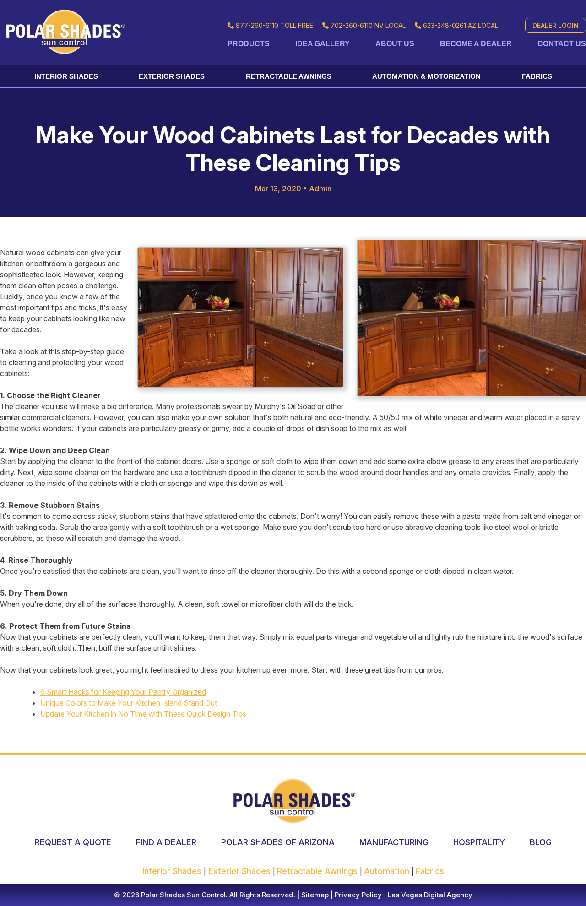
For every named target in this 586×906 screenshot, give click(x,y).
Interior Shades (66, 76)
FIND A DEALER (166, 842)
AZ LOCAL (460, 25)
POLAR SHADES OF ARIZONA (278, 842)
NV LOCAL (368, 25)
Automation (388, 871)
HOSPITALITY (479, 842)
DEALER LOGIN (555, 25)
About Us (394, 44)
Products (249, 44)
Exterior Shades (172, 76)
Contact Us (561, 44)
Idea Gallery (322, 44)
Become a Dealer (476, 44)
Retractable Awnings (288, 76)
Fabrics (537, 76)
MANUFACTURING (394, 842)
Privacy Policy (357, 894)
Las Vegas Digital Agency (430, 894)
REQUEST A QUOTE (73, 842)
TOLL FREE (274, 25)
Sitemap (314, 894)
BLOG (541, 842)
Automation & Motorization (426, 76)
